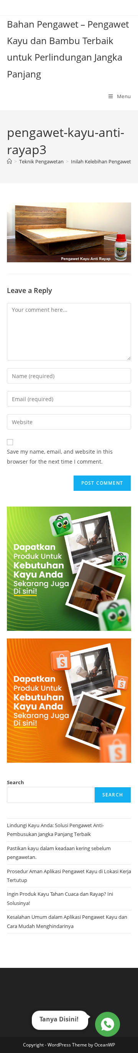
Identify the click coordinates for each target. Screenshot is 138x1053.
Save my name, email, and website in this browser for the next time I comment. (60, 456)
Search (15, 782)
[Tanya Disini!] (106, 1024)
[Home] (9, 161)
